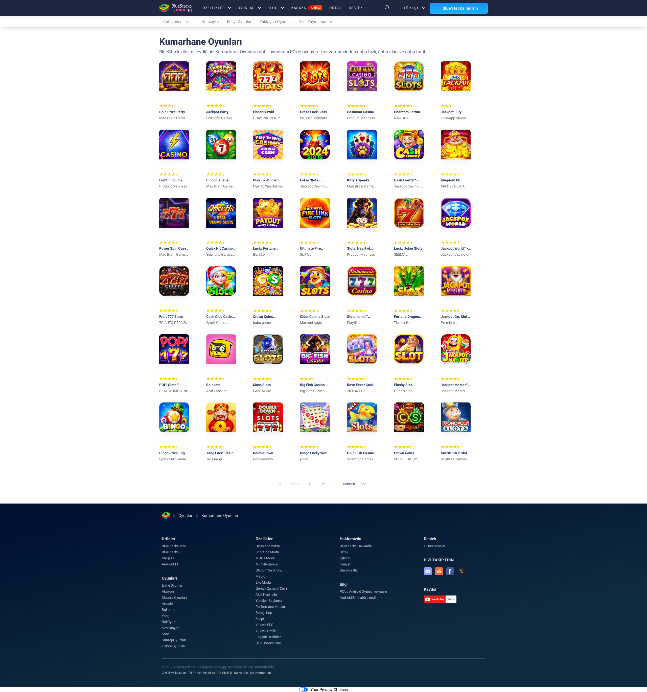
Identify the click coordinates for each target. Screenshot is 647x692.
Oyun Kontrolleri (268, 546)
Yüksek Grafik (266, 631)
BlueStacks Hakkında (356, 546)
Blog (272, 8)
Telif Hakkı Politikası (202, 673)
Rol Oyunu (169, 622)
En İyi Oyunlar (239, 21)
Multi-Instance (266, 564)
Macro (260, 576)
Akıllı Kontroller (267, 594)
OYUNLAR (246, 8)
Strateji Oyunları (174, 640)
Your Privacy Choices (329, 689)
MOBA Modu (265, 558)
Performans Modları (271, 607)
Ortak (335, 8)
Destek (356, 8)
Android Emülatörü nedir (358, 597)
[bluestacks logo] (175, 8)
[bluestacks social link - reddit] (439, 571)
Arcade (167, 604)
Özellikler (213, 8)
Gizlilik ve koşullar (174, 673)
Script (260, 619)
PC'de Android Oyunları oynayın (363, 591)
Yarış (165, 616)
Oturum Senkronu (269, 570)
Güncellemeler (434, 546)
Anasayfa (210, 21)
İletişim (345, 558)
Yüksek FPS (264, 625)
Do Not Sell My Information (252, 673)
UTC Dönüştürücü (269, 643)
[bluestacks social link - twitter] (461, 571)
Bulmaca (168, 610)
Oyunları (169, 578)
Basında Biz (349, 570)
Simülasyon (170, 628)
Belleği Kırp (264, 613)
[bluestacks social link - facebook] (450, 571)
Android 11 (170, 564)
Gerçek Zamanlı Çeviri (272, 588)
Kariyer (345, 564)
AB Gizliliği (225, 673)
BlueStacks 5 (171, 552)
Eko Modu (263, 582)
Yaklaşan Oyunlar (275, 21)
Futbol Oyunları (173, 646)
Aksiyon (168, 591)
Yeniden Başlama (269, 601)
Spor (165, 634)
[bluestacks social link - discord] (428, 571)
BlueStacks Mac (174, 546)
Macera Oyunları (174, 597)
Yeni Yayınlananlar (315, 21)
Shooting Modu (267, 552)
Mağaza (305, 8)
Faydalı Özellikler (268, 637)
